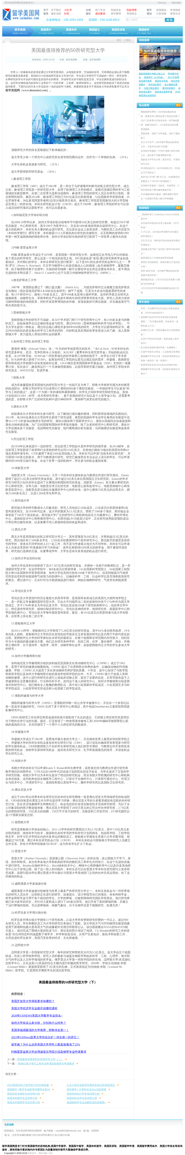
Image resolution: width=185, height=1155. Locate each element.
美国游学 (144, 31)
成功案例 (100, 13)
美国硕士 (94, 31)
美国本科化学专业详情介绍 (82, 1098)
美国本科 (71, 31)
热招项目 (144, 207)
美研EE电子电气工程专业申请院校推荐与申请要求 (46, 1063)
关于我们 (56, 9)
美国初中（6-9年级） (154, 77)
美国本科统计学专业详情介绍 (83, 1093)
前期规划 (161, 9)
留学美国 (20, 31)
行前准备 (161, 13)
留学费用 (116, 13)
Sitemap (162, 2)
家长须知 (144, 301)
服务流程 (56, 13)
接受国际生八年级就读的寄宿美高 (157, 258)
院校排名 (116, 9)
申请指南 (175, 9)
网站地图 (176, 2)
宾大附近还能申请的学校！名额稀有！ (159, 347)
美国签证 (132, 13)
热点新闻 (144, 105)
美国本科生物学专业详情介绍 (23, 1093)
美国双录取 (118, 31)
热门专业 (100, 9)
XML (50, 1153)
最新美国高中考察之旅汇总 (152, 73)
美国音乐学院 (161, 81)
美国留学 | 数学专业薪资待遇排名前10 (28, 1089)
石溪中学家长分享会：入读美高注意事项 (160, 352)
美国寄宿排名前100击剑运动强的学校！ (160, 365)
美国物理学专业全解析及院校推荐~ (86, 1102)
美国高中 (46, 31)
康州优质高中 (168, 88)
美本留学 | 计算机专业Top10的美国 (86, 1089)
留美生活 (175, 13)
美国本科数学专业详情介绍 (22, 1098)
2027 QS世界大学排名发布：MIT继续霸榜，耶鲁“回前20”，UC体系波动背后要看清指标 (160, 124)
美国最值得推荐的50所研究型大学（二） (40, 1059)
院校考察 (132, 9)
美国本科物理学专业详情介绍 (23, 1102)
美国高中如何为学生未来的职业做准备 (159, 317)
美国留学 (32, 1153)
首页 (119, 40)
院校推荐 (144, 40)
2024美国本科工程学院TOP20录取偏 (28, 1085)
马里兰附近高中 (151, 88)
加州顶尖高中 (154, 84)
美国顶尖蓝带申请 (163, 92)
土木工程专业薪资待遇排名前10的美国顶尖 (91, 1085)
